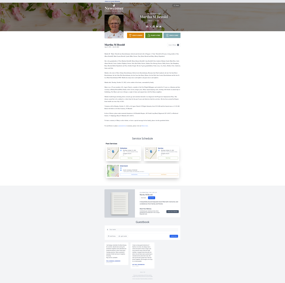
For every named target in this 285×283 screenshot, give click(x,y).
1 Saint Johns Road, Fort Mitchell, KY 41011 (133, 171)
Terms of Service (146, 276)
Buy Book (151, 197)
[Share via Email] (157, 26)
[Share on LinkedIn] (153, 26)
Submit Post (174, 236)
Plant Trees (130, 158)
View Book (143, 197)
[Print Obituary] (160, 26)
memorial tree (122, 126)
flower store (145, 126)
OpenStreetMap (144, 278)
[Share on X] (150, 26)
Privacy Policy (138, 276)
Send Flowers (163, 174)
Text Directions (134, 174)
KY (123, 155)
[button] (113, 151)
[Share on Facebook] (147, 26)
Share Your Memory (172, 211)
